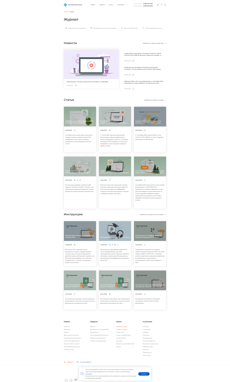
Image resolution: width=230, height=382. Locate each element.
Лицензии (146, 335)
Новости (67, 326)
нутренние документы (150, 344)
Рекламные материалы (97, 338)
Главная (93, 4)
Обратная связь (148, 347)
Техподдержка (147, 338)
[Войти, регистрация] (161, 5)
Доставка (119, 341)
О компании (120, 4)
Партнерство (147, 352)
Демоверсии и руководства (99, 329)
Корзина (70, 362)
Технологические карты (72, 344)
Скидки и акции (121, 329)
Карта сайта (147, 355)
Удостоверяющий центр (72, 347)
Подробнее (88, 374)
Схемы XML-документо (72, 341)
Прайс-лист (120, 332)
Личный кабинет (85, 362)
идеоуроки (94, 332)
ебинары (67, 329)
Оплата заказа (121, 338)
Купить (111, 4)
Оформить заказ (121, 326)
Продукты (102, 4)
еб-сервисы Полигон (71, 335)
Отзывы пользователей (98, 341)
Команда (145, 332)
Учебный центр (69, 349)
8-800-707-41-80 (148, 3)
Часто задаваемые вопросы (99, 335)
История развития (149, 341)
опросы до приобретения (125, 344)
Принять (144, 374)
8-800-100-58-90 (148, 6)
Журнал (66, 332)
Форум (118, 347)
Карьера (145, 349)
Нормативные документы (72, 338)
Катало (92, 326)
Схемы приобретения (123, 335)
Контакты (146, 326)
